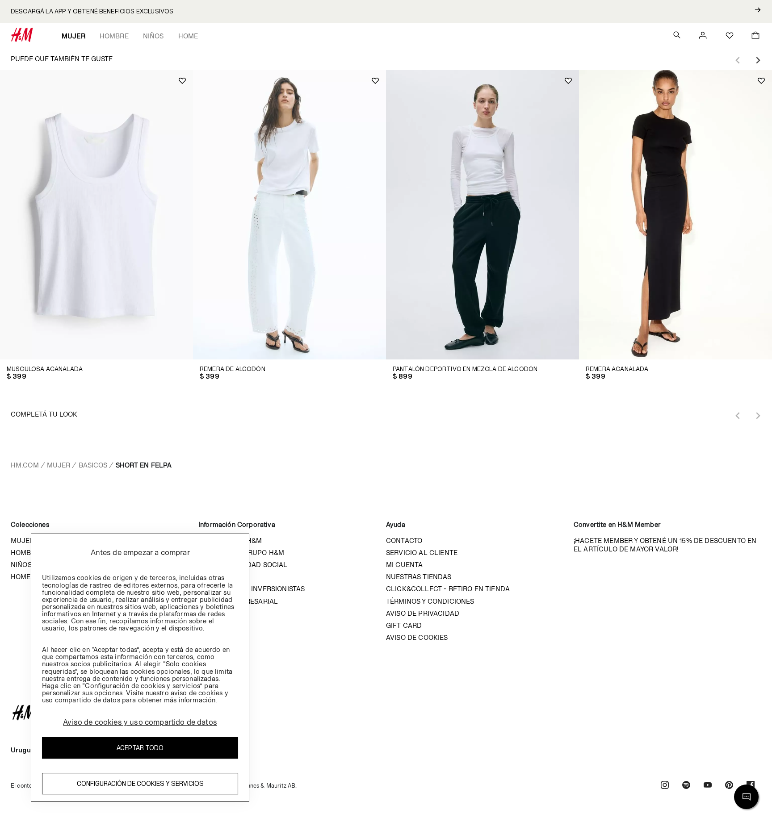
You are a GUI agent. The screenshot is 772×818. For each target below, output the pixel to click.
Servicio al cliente (421, 552)
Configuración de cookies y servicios (140, 783)
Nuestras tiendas (419, 576)
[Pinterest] (729, 786)
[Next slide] (758, 60)
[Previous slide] (738, 60)
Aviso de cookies (417, 637)
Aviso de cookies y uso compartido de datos (140, 722)
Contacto (404, 540)
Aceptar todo (140, 747)
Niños (153, 36)
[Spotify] (686, 786)
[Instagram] (665, 786)
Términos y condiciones (430, 601)
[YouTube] (708, 786)
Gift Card (404, 625)
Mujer (73, 36)
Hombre (114, 36)
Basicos (93, 465)
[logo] (386, 712)
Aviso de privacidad (422, 613)
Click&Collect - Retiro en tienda (448, 589)
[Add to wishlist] (182, 81)
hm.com (25, 465)
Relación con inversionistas (251, 589)
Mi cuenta (404, 564)
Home (188, 36)
